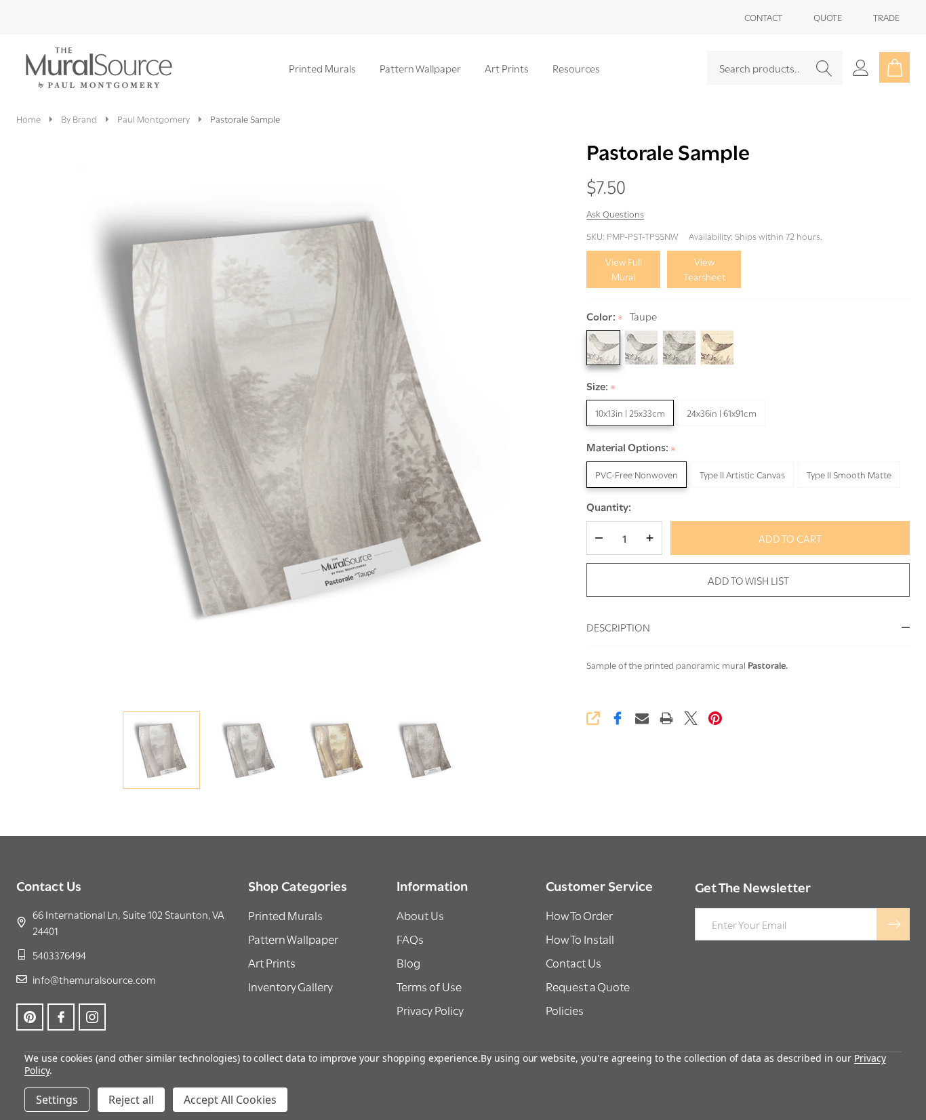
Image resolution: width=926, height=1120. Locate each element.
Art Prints (507, 67)
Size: (601, 386)
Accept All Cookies (230, 1099)
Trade (886, 17)
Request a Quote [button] (588, 986)
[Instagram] (92, 1017)
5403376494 (59, 954)
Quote (827, 17)
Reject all (131, 1099)
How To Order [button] (579, 915)
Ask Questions (615, 213)
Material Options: (631, 447)
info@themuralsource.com (94, 979)
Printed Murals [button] (285, 915)
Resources (576, 67)
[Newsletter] (893, 924)
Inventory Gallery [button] (290, 986)
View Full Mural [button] (623, 269)
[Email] (642, 718)
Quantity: (608, 506)
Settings (57, 1099)
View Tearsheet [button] (704, 269)
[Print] (666, 718)
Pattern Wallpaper (420, 67)
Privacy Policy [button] (430, 1009)
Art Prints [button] (272, 962)
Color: (621, 316)
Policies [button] (565, 1009)
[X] (691, 718)
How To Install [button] (580, 938)
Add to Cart (790, 538)
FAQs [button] (410, 938)
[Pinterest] (715, 718)
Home (28, 118)
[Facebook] (617, 718)
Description (618, 626)
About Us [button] (420, 915)
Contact (763, 17)
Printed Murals (322, 67)
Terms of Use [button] (429, 986)
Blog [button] (408, 962)
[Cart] (894, 67)
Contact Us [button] (573, 962)
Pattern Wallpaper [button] (293, 938)
